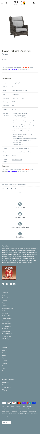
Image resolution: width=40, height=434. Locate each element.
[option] (20, 26)
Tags (3, 184)
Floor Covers (5, 321)
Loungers (4, 300)
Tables (3, 303)
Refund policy (5, 339)
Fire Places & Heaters (7, 316)
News (3, 368)
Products (4, 363)
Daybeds (4, 306)
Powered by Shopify (16, 427)
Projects (4, 353)
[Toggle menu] (2, 3)
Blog (3, 366)
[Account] (33, 3)
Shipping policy (6, 390)
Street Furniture (6, 331)
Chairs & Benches (6, 298)
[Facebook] (7, 284)
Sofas (15, 184)
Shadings (4, 311)
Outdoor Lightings (6, 318)
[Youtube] (11, 284)
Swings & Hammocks (7, 308)
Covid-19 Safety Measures (8, 334)
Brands (4, 358)
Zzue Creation (9, 427)
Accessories (5, 329)
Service (4, 355)
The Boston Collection (21, 184)
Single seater (11, 184)
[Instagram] (14, 284)
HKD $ (5, 423)
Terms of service (6, 387)
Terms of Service (6, 336)
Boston (13, 87)
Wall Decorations (6, 324)
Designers (4, 361)
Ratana (5, 60)
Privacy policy (5, 385)
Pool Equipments (6, 326)
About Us (4, 350)
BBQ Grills (5, 313)
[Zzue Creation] (20, 3)
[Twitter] (3, 284)
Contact (4, 371)
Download (14, 156)
